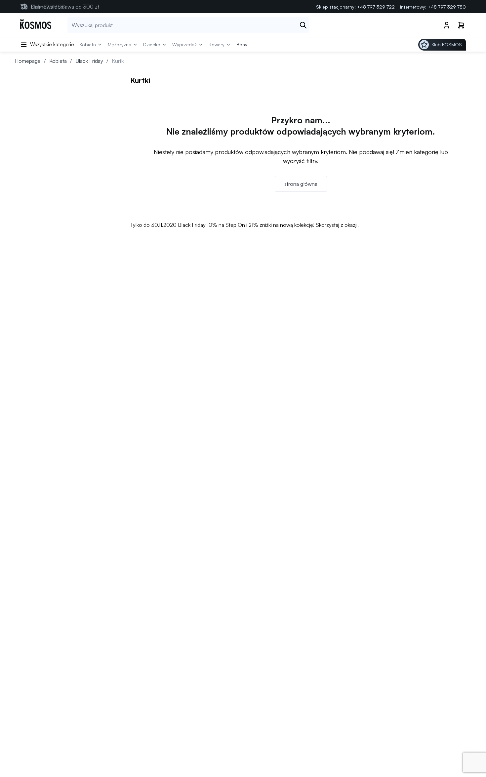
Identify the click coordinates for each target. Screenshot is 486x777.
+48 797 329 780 (447, 7)
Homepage (28, 60)
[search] (303, 25)
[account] (446, 25)
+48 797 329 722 (376, 7)
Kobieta (58, 60)
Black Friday (89, 60)
